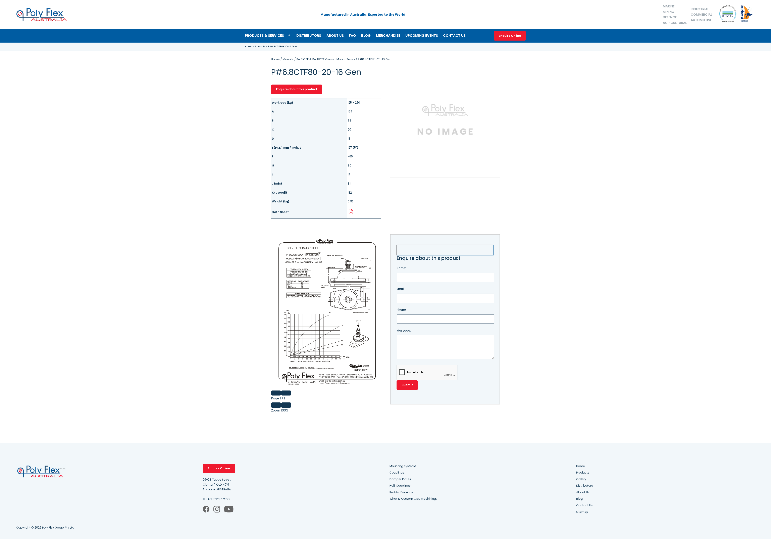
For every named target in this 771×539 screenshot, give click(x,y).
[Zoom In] (286, 405)
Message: (404, 331)
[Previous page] (276, 393)
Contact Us (454, 35)
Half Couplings (400, 486)
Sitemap (582, 512)
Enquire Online (510, 36)
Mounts (288, 59)
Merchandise (388, 35)
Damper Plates (400, 479)
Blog (366, 35)
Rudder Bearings (401, 492)
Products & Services (264, 35)
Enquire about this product (296, 89)
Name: (401, 268)
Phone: (401, 310)
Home (248, 46)
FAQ (352, 35)
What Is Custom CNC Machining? (414, 499)
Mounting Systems (403, 466)
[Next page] (286, 393)
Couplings (397, 473)
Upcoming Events (421, 35)
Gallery (581, 479)
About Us (335, 35)
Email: (401, 289)
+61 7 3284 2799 (219, 499)
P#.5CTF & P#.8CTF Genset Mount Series (326, 59)
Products (260, 46)
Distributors (308, 35)
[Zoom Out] (276, 405)
